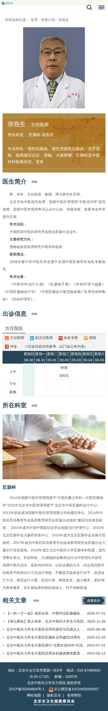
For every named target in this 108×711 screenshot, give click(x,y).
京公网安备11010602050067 (76, 689)
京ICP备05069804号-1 (26, 689)
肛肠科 (9, 487)
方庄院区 (14, 328)
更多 (40, 162)
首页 (34, 20)
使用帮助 (74, 695)
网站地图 (34, 695)
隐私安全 (54, 695)
